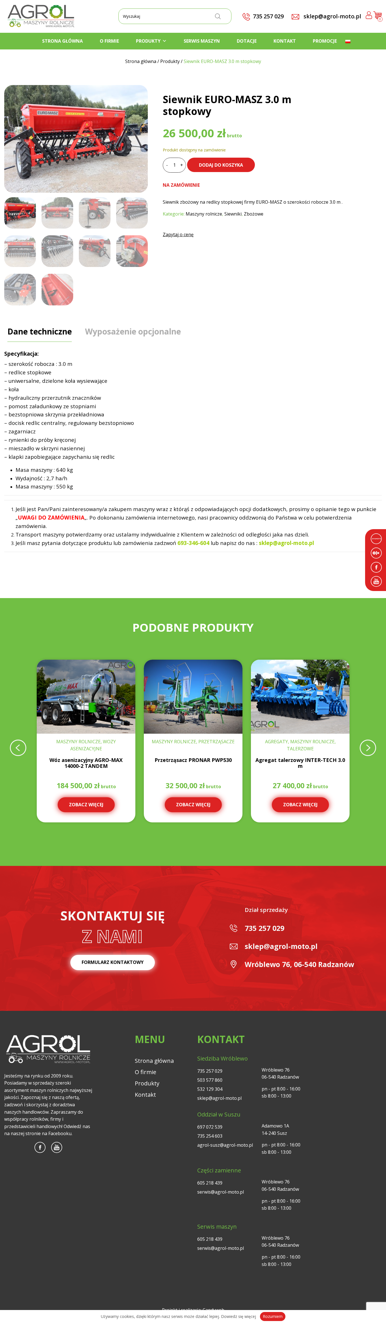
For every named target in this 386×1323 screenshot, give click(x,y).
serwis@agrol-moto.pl (220, 1192)
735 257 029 (264, 928)
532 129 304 (209, 1089)
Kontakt (285, 41)
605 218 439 (209, 1183)
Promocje (325, 41)
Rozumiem (273, 1316)
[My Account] (369, 16)
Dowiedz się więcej (238, 1316)
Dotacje (247, 41)
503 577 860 (209, 1080)
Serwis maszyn (202, 41)
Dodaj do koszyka (221, 165)
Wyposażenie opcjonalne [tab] (133, 331)
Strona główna (62, 41)
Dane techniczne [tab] (39, 331)
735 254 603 (209, 1136)
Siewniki (233, 214)
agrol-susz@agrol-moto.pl (225, 1145)
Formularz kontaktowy (113, 962)
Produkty (148, 41)
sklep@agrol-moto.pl (331, 16)
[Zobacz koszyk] (377, 17)
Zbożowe (253, 214)
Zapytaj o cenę (178, 234)
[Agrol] (41, 16)
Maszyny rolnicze (204, 214)
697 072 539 (209, 1127)
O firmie (109, 41)
